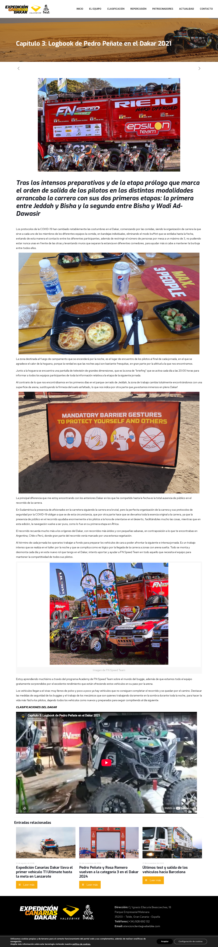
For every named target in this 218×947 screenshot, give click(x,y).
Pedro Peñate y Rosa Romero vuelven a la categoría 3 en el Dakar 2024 (109, 872)
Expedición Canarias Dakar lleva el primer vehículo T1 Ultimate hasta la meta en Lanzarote (44, 872)
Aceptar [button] (164, 941)
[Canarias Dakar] (27, 9)
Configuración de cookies (191, 941)
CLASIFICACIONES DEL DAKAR (36, 707)
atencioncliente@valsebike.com (141, 926)
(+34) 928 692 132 (138, 921)
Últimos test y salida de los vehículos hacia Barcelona (165, 869)
